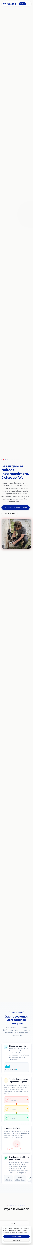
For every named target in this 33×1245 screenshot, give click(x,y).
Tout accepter (16, 1236)
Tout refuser (16, 1240)
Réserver (22, 3)
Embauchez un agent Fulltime (15, 507)
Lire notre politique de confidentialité (15, 1233)
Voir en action (9, 513)
